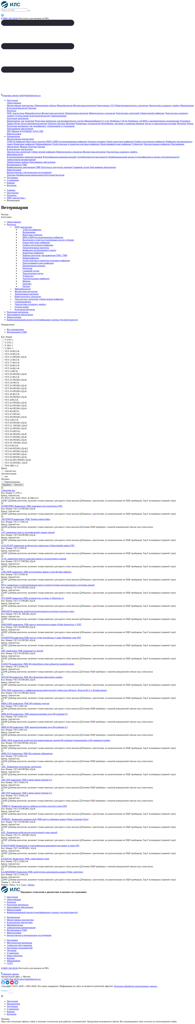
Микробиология (65, 105)
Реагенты (11, 110)
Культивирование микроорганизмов (24, 157)
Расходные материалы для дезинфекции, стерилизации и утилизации (41, 126)
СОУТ (10, 963)
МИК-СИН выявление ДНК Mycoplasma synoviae (25, 703)
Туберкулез (137, 144)
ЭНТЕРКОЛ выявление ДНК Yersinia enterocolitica (25, 519)
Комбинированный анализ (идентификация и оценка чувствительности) (143, 157)
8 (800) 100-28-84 (9, 18)
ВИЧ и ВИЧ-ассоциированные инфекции (66, 141)
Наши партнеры (15, 955)
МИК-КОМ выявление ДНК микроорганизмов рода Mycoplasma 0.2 (34, 727)
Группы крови (22, 116)
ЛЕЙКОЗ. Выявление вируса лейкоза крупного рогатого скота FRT (34, 806)
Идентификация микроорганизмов (60, 157)
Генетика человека (97, 141)
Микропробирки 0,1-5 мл (96, 121)
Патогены (27, 268)
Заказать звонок (11, 95)
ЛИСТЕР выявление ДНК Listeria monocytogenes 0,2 (26, 793)
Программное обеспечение (20, 128)
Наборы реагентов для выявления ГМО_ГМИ (45, 255)
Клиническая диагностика (20, 149)
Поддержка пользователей (20, 948)
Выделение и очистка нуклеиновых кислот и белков (48, 240)
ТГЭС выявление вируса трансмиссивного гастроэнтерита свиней (33, 558)
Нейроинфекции (43, 144)
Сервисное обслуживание (19, 945)
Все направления (15, 329)
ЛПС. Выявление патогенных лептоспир (21, 766)
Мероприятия (13, 960)
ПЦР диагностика (15, 113)
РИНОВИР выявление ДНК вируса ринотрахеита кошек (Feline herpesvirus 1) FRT (41, 624)
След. (24, 885)
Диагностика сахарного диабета (164, 105)
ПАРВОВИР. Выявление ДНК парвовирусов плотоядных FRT (31, 506)
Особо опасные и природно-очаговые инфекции (76, 144)
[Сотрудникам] (2, 16)
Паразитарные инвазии (34, 265)
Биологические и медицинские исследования (29, 172)
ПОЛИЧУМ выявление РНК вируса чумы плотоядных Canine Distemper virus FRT (41, 637)
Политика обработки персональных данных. (135, 986)
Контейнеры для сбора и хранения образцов (122, 123)
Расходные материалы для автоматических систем (59, 121)
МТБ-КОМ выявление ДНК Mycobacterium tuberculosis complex (32, 677)
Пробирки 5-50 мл (118, 121)
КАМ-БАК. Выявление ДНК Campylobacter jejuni (25, 859)
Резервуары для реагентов (88, 123)
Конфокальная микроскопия (30, 175)
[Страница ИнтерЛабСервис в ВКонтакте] (8, 983)
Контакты (11, 185)
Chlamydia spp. (8, 490)
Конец (31, 885)
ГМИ (37, 167)
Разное (190, 123)
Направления (13, 136)
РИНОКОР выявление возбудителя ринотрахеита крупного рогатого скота (37, 611)
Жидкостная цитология (84, 105)
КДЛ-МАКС (26, 131)
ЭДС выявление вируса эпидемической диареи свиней (28, 532)
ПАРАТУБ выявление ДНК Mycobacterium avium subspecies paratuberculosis (37, 664)
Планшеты (185, 121)
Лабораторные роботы (45, 105)
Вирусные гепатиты (36, 141)
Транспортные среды (33, 273)
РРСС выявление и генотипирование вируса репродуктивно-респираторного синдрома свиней (48, 585)
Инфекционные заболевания (21, 167)
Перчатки (181, 123)
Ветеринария (29, 232)
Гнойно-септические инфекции (149, 141)
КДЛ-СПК (38, 131)
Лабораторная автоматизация (21, 159)
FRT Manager (13, 131)
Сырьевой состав (80, 167)
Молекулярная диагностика (20, 105)
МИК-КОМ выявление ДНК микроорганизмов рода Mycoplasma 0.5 (34, 714)
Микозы (24, 146)
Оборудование (14, 103)
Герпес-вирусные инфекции (120, 141)
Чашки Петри (13, 123)
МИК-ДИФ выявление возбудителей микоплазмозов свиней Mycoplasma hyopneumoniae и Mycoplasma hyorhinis (55, 740)
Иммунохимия (14, 134)
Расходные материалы (17, 118)
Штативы (70, 123)
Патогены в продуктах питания (56, 167)
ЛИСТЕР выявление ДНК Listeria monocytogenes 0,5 (26, 780)
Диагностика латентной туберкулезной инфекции (140, 113)
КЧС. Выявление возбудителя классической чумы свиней (29, 832)
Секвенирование (58, 116)
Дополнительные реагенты (36, 247)
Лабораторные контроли (77, 113)
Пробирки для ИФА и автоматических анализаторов (153, 121)
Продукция (12, 100)
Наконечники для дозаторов (20, 121)
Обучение (11, 950)
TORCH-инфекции (16, 141)
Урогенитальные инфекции (156, 144)
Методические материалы (19, 942)
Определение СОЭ (105, 105)
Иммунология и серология (102, 113)
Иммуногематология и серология (131, 105)
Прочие (41, 146)
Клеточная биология (17, 108)
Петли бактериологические (34, 123)
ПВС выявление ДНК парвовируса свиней (22, 651)
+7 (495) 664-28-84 (10, 979)
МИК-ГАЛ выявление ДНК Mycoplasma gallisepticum (27, 753)
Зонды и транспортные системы (160, 123)
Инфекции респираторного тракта (39, 250)
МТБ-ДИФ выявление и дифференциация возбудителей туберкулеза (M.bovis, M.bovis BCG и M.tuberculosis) (54, 690)
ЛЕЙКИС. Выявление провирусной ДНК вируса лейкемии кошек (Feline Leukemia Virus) (44, 819)
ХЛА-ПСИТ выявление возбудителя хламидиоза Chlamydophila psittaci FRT (38, 545)
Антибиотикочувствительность (92, 157)
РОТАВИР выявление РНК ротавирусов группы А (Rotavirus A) (32, 598)
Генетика (31, 108)
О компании (13, 180)
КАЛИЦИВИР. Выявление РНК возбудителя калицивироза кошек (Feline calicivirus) (42, 872)
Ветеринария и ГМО (17, 164)
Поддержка (12, 177)
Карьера (11, 182)
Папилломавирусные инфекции (115, 144)
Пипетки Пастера (56, 123)
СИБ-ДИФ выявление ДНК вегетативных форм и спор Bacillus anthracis (36, 572)
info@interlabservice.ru (30, 95)
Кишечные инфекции (24, 144)
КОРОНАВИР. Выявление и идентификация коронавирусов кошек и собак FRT (40, 845)
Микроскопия (187, 105)
